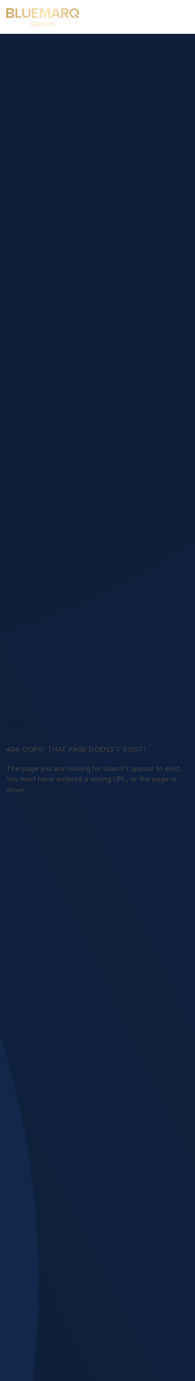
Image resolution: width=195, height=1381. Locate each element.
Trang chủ (23, 691)
